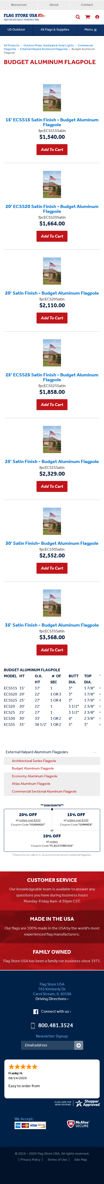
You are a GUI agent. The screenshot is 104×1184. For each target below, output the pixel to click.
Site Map (80, 1160)
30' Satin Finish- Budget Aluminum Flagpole (52, 543)
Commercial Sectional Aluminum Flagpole (44, 791)
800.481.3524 (55, 1026)
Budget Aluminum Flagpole (33, 768)
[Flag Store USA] (25, 17)
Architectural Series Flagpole (34, 761)
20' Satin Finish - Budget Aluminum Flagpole (52, 293)
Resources (19, 5)
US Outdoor (16, 29)
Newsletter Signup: (52, 1036)
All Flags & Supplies (55, 29)
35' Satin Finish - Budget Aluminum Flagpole (52, 625)
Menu (88, 29)
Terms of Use (57, 1160)
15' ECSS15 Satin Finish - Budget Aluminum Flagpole (52, 122)
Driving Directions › (52, 999)
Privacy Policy (30, 1160)
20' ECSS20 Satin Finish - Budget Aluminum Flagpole (52, 208)
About (54, 5)
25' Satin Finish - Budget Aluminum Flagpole (52, 461)
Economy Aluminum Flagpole (34, 776)
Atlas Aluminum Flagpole (31, 783)
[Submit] (78, 1045)
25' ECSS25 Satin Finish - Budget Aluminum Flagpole (52, 377)
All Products (12, 45)
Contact (87, 5)
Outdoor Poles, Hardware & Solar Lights (48, 45)
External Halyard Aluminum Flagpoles (44, 49)
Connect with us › (56, 1011)
